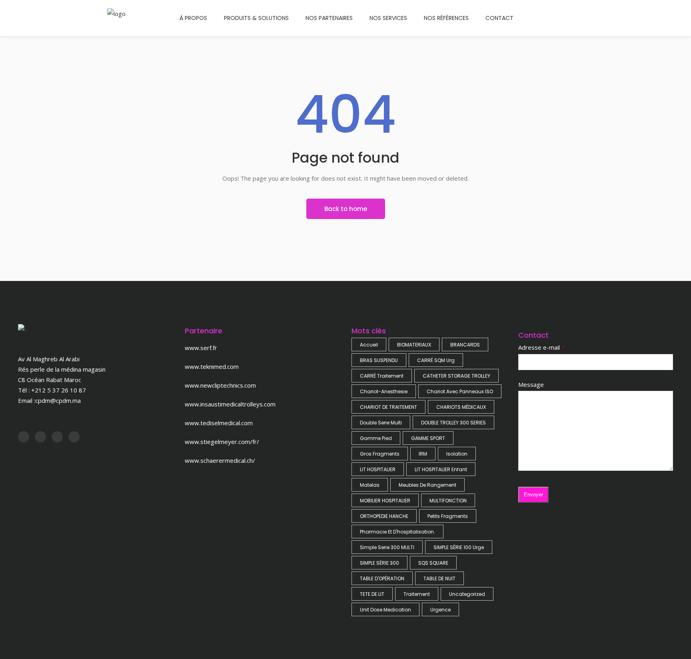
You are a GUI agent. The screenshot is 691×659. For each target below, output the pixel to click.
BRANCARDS (465, 344)
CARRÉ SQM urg (436, 360)
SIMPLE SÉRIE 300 (379, 562)
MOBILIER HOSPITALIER (385, 500)
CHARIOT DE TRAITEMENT (388, 407)
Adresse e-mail (539, 347)
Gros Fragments (379, 453)
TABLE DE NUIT (439, 578)
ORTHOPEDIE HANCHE (384, 516)
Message (531, 384)
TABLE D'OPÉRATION (382, 578)
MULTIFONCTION (448, 500)
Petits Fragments (447, 516)
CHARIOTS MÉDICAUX (461, 407)
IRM (423, 453)
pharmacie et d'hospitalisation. (397, 531)
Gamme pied (376, 438)
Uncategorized (467, 594)
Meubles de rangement (427, 485)
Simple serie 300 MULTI (387, 547)
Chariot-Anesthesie (383, 391)
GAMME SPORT (428, 438)
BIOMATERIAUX (414, 344)
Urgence (440, 609)
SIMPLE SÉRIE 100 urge (458, 547)
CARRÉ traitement (381, 375)
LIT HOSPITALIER (377, 469)
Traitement (416, 594)
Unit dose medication (385, 609)
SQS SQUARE (433, 562)
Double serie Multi (381, 422)
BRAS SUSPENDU (379, 360)
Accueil (369, 344)
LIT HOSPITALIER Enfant (441, 469)
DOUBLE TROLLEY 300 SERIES (453, 422)
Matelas (369, 485)
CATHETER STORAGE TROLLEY (456, 375)
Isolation (456, 453)
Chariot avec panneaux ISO (460, 391)
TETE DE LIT (372, 594)
